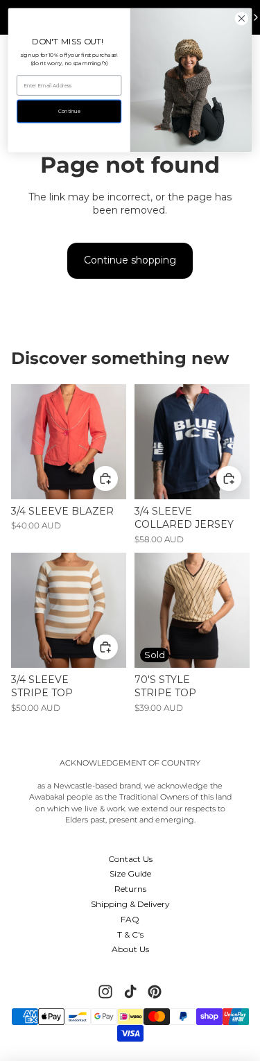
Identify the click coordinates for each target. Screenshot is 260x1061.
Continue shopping (130, 260)
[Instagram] (105, 991)
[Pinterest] (154, 991)
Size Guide (130, 873)
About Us (130, 949)
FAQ (130, 919)
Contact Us (130, 859)
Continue (69, 111)
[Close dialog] (241, 18)
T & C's (130, 934)
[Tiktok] (130, 991)
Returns (130, 888)
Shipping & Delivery (130, 904)
